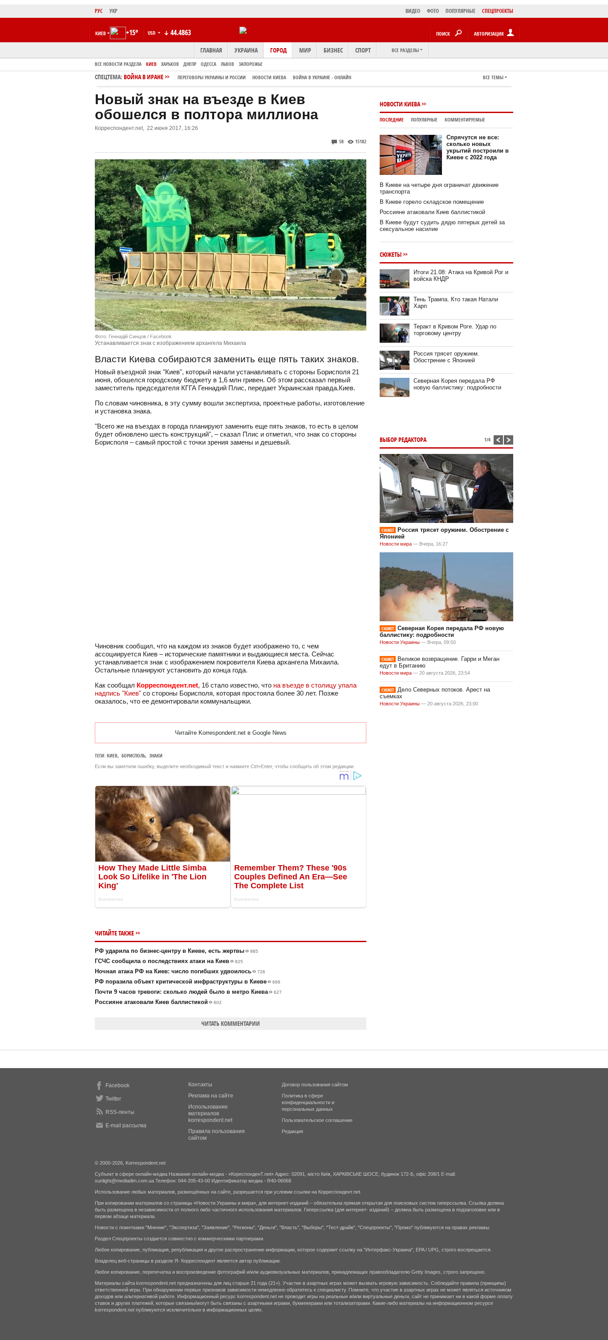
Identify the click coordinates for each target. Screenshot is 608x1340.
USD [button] (152, 32)
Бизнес (333, 50)
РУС (99, 11)
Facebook (117, 1085)
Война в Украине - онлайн (322, 77)
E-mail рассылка (125, 1125)
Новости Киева (400, 104)
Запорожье (251, 64)
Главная (211, 50)
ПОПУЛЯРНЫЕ (460, 11)
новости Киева (269, 77)
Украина (246, 50)
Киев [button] (100, 33)
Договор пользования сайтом (315, 1084)
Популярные (424, 119)
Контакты (200, 1084)
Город (278, 50)
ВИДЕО (412, 11)
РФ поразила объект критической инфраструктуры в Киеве (187, 981)
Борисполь (133, 755)
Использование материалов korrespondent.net (210, 1113)
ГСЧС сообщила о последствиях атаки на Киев (169, 961)
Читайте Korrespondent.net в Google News (231, 732)
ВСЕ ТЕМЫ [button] (493, 77)
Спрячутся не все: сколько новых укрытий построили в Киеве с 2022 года (477, 147)
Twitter (113, 1099)
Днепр (189, 64)
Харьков (170, 64)
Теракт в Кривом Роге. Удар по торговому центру (454, 329)
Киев (151, 64)
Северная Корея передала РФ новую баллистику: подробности (457, 384)
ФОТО (433, 11)
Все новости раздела (118, 64)
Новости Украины (400, 642)
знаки (155, 755)
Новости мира (396, 544)
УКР (113, 11)
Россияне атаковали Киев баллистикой (158, 1002)
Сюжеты (390, 254)
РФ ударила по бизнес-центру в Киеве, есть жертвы (176, 950)
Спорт (363, 50)
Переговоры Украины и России (212, 77)
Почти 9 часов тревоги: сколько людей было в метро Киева (188, 991)
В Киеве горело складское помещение (432, 201)
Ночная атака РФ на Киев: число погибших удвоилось (180, 971)
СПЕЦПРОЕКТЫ (497, 11)
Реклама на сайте (210, 1096)
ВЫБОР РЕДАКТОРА (403, 439)
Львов (227, 64)
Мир (305, 50)
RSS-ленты (119, 1112)
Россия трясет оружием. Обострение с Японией (446, 357)
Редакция (292, 1131)
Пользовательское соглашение (317, 1120)
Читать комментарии (230, 1023)
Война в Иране (237, 77)
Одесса (208, 64)
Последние (392, 119)
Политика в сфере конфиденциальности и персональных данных (308, 1102)
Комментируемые (465, 119)
